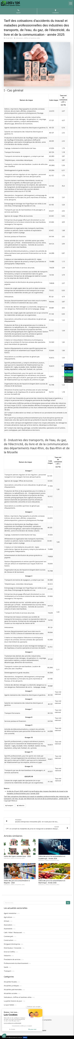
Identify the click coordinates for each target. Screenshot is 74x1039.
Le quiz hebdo (9, 1005)
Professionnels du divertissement (16, 963)
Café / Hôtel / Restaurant (13, 932)
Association (8, 925)
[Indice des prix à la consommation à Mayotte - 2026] (20, 871)
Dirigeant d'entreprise (12, 944)
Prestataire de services (12, 959)
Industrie (7, 955)
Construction (8, 940)
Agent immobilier (10, 913)
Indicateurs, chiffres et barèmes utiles (18, 997)
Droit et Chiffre (9, 952)
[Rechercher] (68, 902)
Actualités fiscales (10, 982)
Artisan (6, 921)
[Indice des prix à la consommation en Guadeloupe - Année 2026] (54, 847)
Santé (6, 967)
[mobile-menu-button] (70, 3)
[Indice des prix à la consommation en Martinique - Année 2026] (54, 871)
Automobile (8, 929)
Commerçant (8, 936)
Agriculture (8, 917)
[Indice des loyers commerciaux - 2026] (20, 847)
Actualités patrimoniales (13, 989)
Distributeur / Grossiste (12, 948)
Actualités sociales (10, 993)
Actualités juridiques (11, 986)
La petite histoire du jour (13, 1001)
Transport (7, 971)
